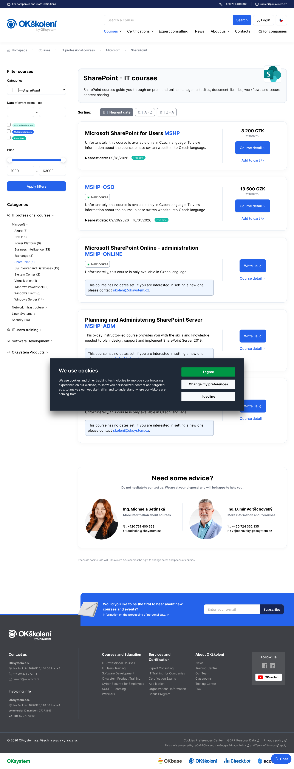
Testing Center (205, 683)
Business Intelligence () (32, 249)
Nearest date (119, 112)
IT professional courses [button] (31, 215)
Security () (21, 320)
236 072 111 (29, 673)
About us (218, 31)
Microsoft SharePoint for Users (124, 133)
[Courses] (121, 31)
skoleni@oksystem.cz (273, 4)
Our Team (202, 673)
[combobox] (177, 20)
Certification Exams (162, 678)
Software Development (118, 673)
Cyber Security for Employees (123, 683)
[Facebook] (264, 665)
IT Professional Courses (118, 663)
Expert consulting (173, 31)
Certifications (138, 31)
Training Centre (206, 668)
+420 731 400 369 (141, 526)
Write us (251, 266)
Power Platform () (27, 243)
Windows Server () (29, 299)
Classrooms (203, 678)
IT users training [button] (25, 330)
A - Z (148, 112)
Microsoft (113, 50)
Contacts (242, 31)
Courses (111, 31)
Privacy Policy (237, 745)
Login (265, 20)
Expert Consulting (161, 668)
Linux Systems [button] (22, 313)
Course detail (251, 148)
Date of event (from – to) (24, 102)
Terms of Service (265, 745)
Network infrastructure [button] (28, 307)
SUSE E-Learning (114, 689)
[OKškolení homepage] (30, 635)
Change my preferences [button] (208, 384)
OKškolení (32, 25)
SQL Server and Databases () (36, 268)
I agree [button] (208, 372)
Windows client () (27, 293)
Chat (284, 759)
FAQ (198, 689)
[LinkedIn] (272, 665)
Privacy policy (273, 740)
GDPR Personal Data (241, 740)
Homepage (19, 50)
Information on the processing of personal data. (134, 614)
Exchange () (23, 255)
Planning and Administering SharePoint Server (144, 320)
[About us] (229, 31)
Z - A (169, 112)
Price (10, 150)
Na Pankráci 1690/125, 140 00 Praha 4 (36, 668)
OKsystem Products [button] (28, 352)
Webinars (108, 694)
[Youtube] (268, 677)
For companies (33, 4)
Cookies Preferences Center (203, 740)
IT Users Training (114, 668)
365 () (20, 237)
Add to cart (251, 160)
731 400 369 (236, 4)
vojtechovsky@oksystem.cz (252, 530)
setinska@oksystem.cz (144, 530)
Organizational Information (167, 689)
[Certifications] (153, 31)
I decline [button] (208, 397)
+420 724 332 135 (245, 526)
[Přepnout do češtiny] (281, 20)
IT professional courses (78, 50)
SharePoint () (24, 262)
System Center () (27, 274)
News (199, 31)
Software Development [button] (30, 341)
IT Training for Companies (167, 673)
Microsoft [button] (19, 224)
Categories (15, 80)
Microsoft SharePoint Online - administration (141, 248)
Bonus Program (159, 694)
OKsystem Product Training (121, 678)
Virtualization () (25, 280)
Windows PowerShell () (31, 287)
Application (156, 683)
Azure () (21, 230)
